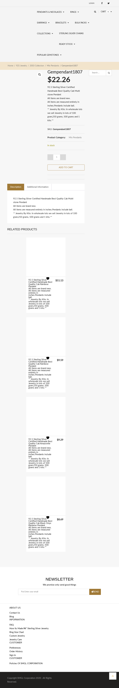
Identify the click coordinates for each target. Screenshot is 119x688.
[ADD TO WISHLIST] (49, 280)
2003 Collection (37, 66)
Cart (103, 12)
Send (96, 592)
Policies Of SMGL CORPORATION (26, 663)
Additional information (37, 187)
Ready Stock (66, 44)
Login (91, 3)
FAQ (11, 625)
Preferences (15, 648)
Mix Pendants (53, 66)
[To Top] (112, 676)
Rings (73, 12)
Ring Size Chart (16, 632)
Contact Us (14, 613)
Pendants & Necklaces (49, 12)
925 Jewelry (21, 66)
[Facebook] (102, 3)
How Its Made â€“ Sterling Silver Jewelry (29, 628)
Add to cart (66, 167)
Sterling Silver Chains (71, 34)
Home (10, 66)
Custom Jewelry (17, 636)
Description (15, 187)
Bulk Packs (81, 23)
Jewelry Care (15, 640)
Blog (11, 617)
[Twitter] (108, 3)
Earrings (42, 23)
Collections (44, 34)
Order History (16, 651)
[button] (39, 74)
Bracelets (60, 23)
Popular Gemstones (48, 55)
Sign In (12, 655)
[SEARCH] (109, 73)
